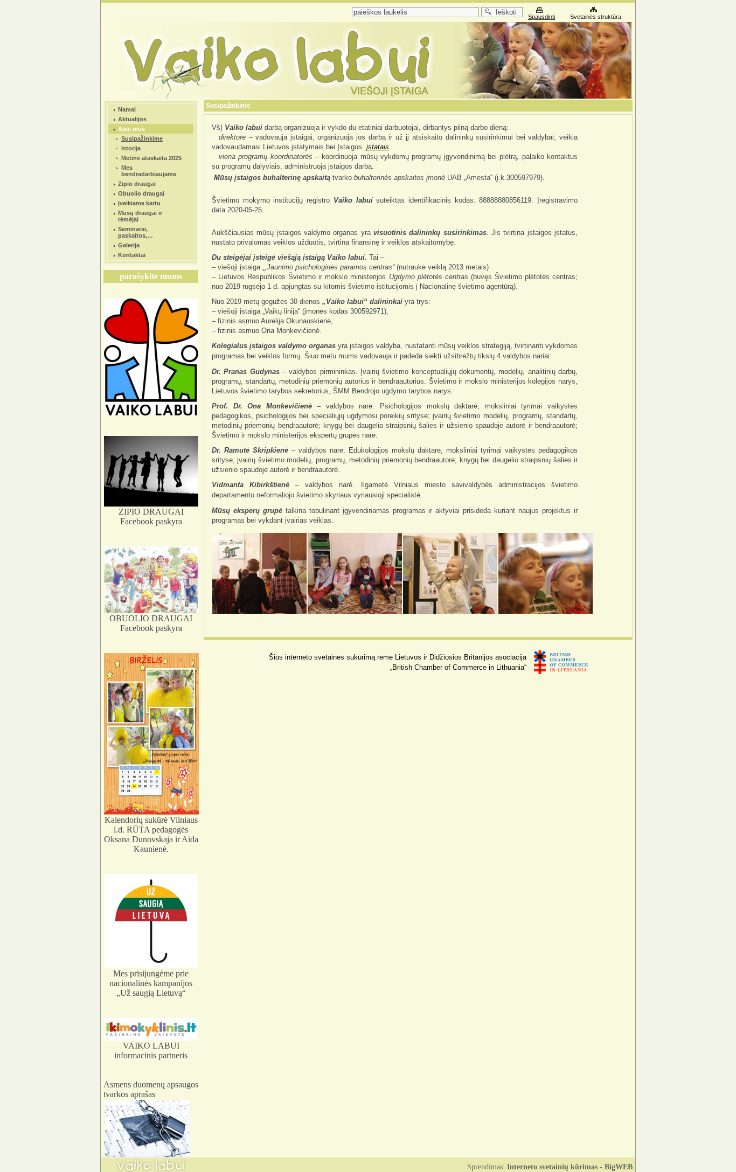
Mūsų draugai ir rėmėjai (140, 216)
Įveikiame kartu (139, 203)
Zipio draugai (137, 184)
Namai (127, 109)
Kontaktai (131, 255)
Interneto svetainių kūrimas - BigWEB (570, 1167)
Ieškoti (504, 12)
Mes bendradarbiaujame (148, 170)
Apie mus (131, 129)
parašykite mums (151, 276)
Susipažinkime (142, 138)
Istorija (131, 148)
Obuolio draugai (141, 193)
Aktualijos (132, 119)
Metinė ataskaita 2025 (151, 158)
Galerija (129, 245)
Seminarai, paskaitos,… (135, 232)
